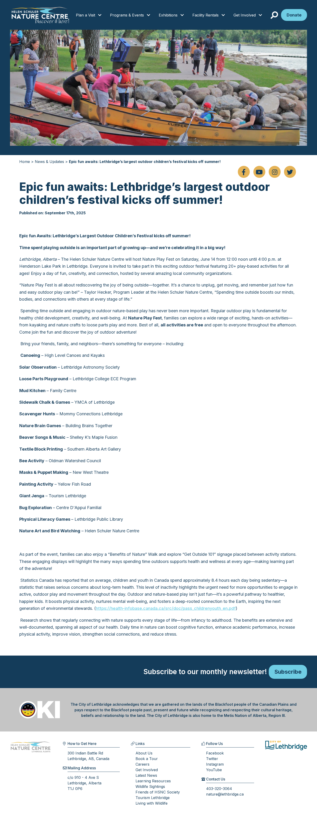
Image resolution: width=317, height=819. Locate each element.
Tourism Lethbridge (153, 797)
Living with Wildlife (152, 803)
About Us (144, 753)
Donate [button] (294, 15)
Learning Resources (153, 781)
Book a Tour (147, 758)
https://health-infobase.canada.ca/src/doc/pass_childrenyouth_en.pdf (166, 608)
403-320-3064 (219, 788)
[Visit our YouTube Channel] (259, 172)
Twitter (212, 758)
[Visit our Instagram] (274, 172)
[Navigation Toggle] (99, 15)
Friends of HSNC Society (158, 792)
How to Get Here (82, 743)
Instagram (215, 764)
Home (24, 161)
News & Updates (49, 161)
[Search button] (275, 15)
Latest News (146, 775)
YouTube (214, 769)
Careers (142, 764)
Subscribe (287, 671)
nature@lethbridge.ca (225, 794)
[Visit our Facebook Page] (243, 172)
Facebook (215, 753)
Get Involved (147, 769)
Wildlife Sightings (150, 786)
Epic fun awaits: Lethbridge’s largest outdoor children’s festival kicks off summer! (145, 161)
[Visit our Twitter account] (290, 172)
